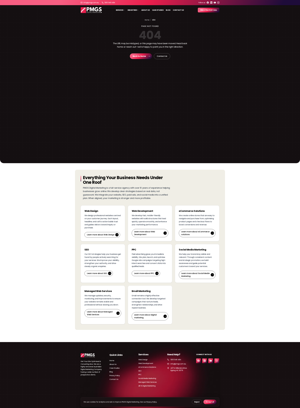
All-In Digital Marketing (146, 386)
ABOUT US (145, 10)
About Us (112, 364)
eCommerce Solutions (147, 367)
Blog (111, 372)
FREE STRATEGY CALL (208, 10)
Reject (197, 402)
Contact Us (162, 56)
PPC (139, 374)
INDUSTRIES (132, 10)
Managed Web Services (147, 382)
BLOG (168, 10)
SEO (139, 371)
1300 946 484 (110, 2)
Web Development (145, 363)
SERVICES (119, 10)
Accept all (210, 402)
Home (147, 20)
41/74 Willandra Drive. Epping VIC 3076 (179, 369)
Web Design (143, 359)
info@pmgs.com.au (91, 2)
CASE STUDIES (158, 10)
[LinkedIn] (211, 3)
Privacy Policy (114, 375)
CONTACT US (178, 10)
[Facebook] (208, 3)
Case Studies (114, 368)
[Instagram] (218, 3)
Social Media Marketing (147, 378)
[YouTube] (215, 3)
